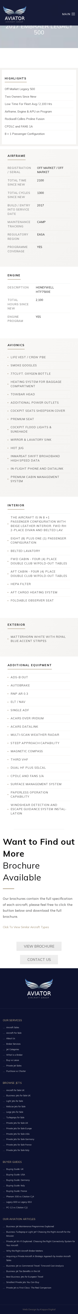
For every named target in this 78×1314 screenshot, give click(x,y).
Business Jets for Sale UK (18, 1095)
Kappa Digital (47, 1309)
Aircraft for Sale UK (15, 1090)
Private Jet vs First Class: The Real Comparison (28, 1287)
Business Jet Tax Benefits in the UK (23, 1271)
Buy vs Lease (12, 1060)
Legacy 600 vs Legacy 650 (19, 1202)
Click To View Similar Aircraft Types (26, 927)
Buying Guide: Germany (18, 1180)
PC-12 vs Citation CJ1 (17, 1207)
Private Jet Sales (14, 1065)
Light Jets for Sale (14, 1101)
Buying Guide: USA (15, 1174)
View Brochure (39, 946)
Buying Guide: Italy (15, 1185)
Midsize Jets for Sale (15, 1106)
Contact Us (39, 959)
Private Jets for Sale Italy (17, 1150)
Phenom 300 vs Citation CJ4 (20, 1196)
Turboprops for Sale (15, 1117)
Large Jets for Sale (14, 1112)
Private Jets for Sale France (18, 1144)
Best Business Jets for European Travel (24, 1276)
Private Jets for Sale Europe (19, 1128)
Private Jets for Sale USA (18, 1134)
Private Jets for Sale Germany (20, 1139)
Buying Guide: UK (14, 1169)
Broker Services (13, 1044)
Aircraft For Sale (13, 1033)
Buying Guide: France (16, 1191)
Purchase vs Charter (16, 1071)
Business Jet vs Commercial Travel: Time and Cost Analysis (35, 1265)
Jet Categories (12, 1049)
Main (66, 14)
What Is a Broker (14, 1055)
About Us (10, 1038)
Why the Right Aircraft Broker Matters (24, 1251)
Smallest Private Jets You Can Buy (22, 1282)
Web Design (29, 1309)
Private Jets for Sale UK (17, 1123)
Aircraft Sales (12, 1027)
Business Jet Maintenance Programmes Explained (30, 1226)
